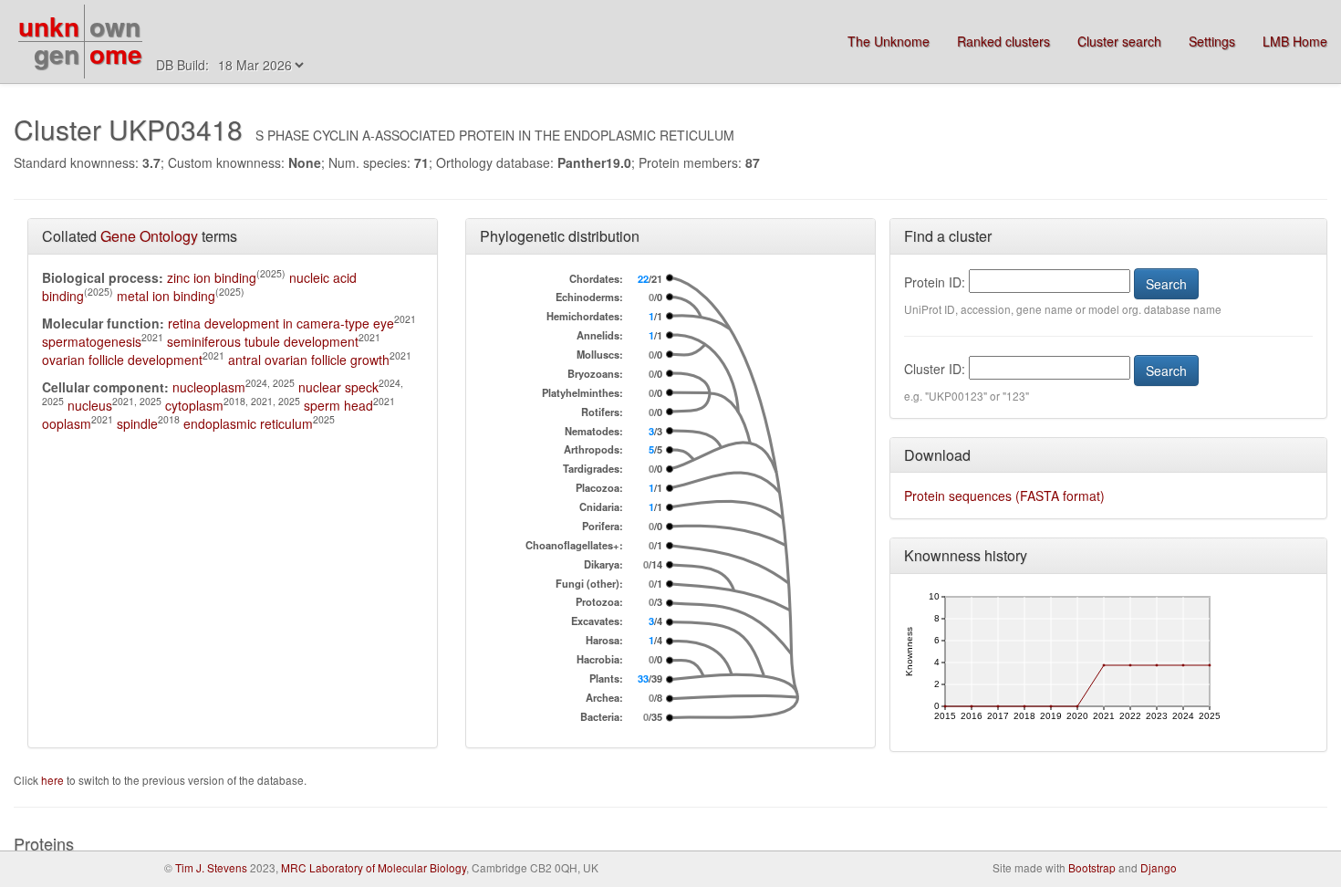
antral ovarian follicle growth (309, 359)
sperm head (338, 405)
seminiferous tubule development (263, 341)
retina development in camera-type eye (281, 323)
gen (56, 53)
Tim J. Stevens (211, 867)
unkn (48, 26)
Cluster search (1119, 41)
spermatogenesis (91, 341)
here (54, 780)
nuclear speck (338, 387)
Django (1158, 867)
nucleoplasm (208, 387)
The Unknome (888, 41)
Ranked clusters (1003, 41)
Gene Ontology (149, 235)
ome (115, 53)
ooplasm (66, 423)
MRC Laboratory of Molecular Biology (373, 867)
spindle (137, 423)
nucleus (90, 405)
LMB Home (1295, 41)
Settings (1212, 41)
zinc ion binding (211, 277)
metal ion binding (166, 296)
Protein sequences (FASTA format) (1004, 495)
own (114, 26)
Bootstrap (1092, 867)
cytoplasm (194, 405)
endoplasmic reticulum (248, 423)
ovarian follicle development (122, 359)
